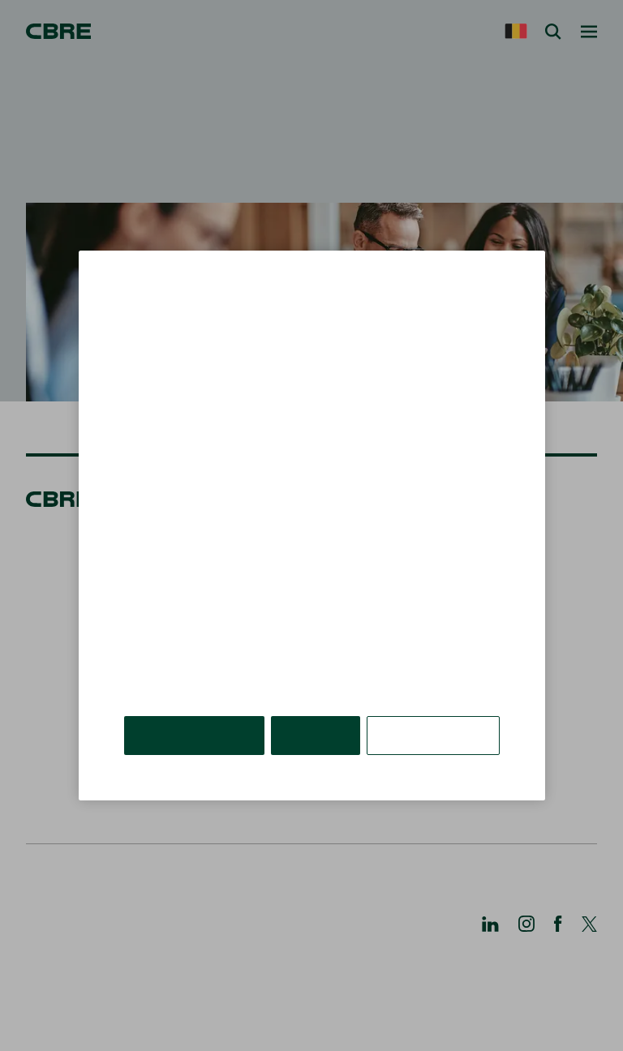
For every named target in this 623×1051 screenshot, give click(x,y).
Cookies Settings (433, 735)
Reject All (316, 735)
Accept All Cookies (194, 735)
